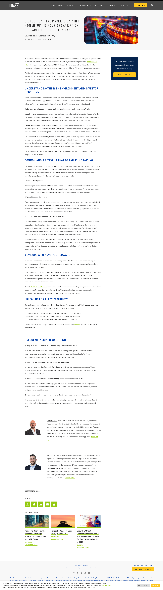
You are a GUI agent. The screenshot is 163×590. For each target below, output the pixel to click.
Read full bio (70, 478)
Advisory (39, 491)
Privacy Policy (107, 585)
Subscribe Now (143, 569)
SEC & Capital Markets (39, 287)
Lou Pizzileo (52, 420)
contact (77, 324)
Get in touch (125, 75)
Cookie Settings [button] (143, 585)
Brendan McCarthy (54, 455)
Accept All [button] (155, 585)
